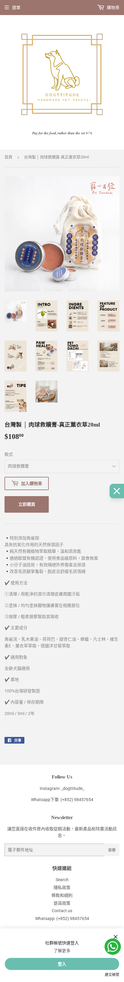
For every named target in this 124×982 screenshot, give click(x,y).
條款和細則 (62, 895)
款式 (9, 454)
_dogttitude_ (72, 788)
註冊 (112, 850)
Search (62, 879)
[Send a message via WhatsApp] (112, 946)
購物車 (112, 7)
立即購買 (26, 504)
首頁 (8, 157)
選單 (16, 7)
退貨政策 (62, 903)
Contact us (62, 910)
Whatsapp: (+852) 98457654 (62, 918)
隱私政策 (62, 887)
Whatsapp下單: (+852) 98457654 (62, 799)
